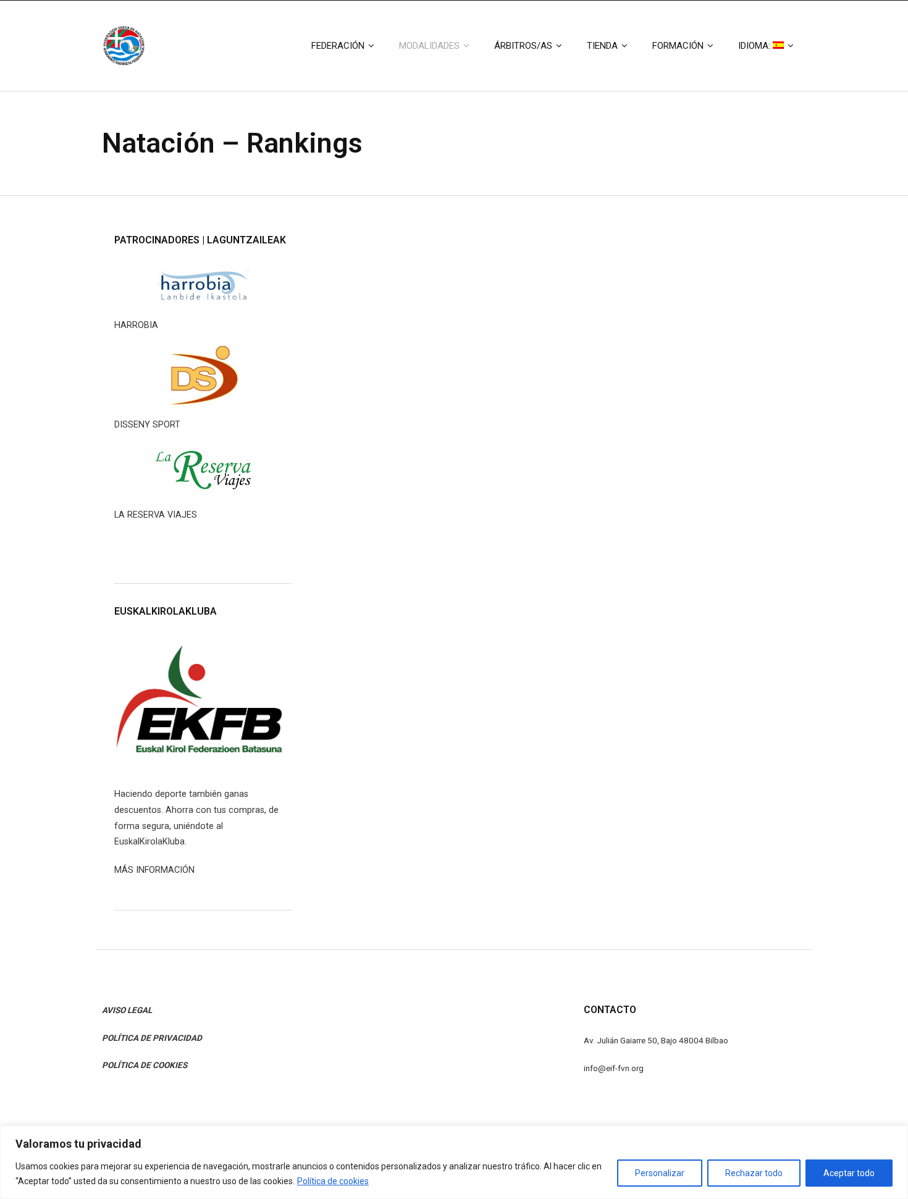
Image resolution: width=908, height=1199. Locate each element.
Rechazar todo (754, 1173)
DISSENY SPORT (147, 424)
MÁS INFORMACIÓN (154, 870)
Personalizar (659, 1173)
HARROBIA (136, 325)
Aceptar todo (849, 1173)
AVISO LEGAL (127, 1010)
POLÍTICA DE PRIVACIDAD (152, 1038)
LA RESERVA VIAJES (155, 515)
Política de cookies (333, 1181)
